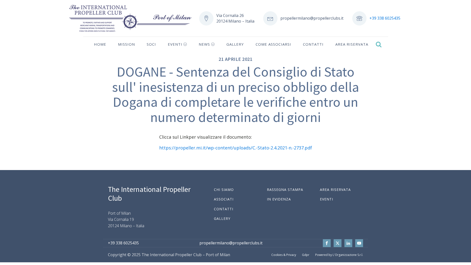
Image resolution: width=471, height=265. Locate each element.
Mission (126, 44)
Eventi (175, 44)
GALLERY (222, 218)
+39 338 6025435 (384, 18)
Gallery (235, 44)
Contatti (313, 44)
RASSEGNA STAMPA (285, 189)
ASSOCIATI (224, 199)
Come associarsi (273, 44)
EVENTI (326, 199)
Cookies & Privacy (283, 255)
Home (100, 44)
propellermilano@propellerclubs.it (311, 18)
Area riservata (351, 44)
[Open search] (378, 44)
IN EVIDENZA (279, 199)
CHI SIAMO (224, 189)
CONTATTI (223, 209)
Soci (151, 44)
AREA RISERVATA (335, 189)
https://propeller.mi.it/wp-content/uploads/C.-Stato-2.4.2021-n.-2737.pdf (235, 148)
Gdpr (305, 255)
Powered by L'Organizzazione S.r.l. (339, 255)
